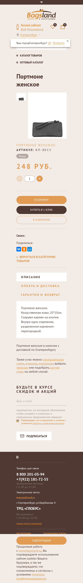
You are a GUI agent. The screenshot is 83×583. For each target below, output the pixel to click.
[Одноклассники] (24, 249)
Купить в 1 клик (41, 209)
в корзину (41, 200)
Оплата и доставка (40, 286)
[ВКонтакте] (18, 249)
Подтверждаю (41, 540)
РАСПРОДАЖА (23, 533)
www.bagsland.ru (30, 550)
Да (49, 43)
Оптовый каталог (31, 62)
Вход (23, 29)
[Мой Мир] (29, 249)
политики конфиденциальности (48, 423)
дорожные (46, 363)
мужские (31, 363)
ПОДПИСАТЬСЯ (36, 436)
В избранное (41, 219)
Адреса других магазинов (29, 523)
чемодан (22, 367)
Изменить (58, 43)
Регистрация (35, 29)
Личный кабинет (31, 25)
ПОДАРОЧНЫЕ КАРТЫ (54, 533)
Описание (31, 277)
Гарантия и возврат (40, 295)
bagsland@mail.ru (25, 497)
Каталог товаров (31, 55)
